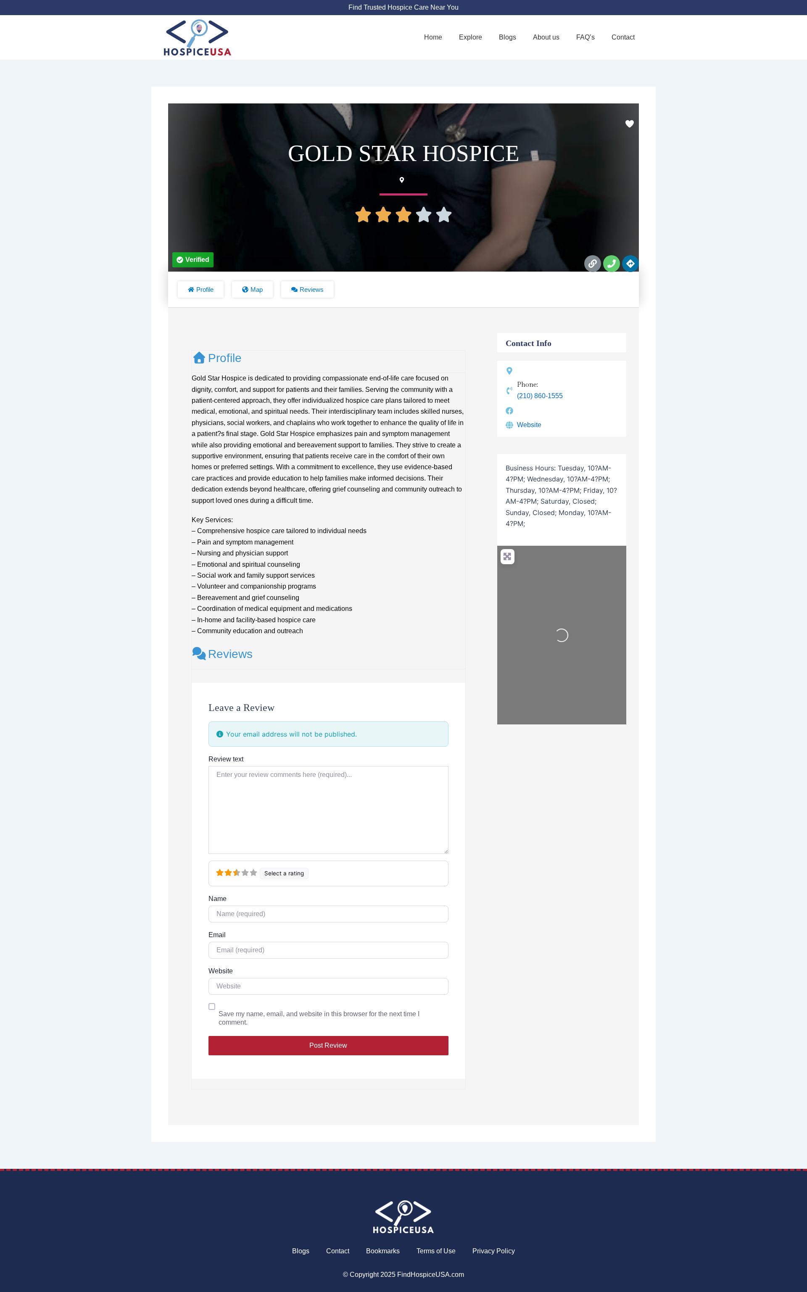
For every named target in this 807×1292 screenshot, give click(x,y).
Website (220, 971)
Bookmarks (383, 1251)
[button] (193, 259)
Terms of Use (436, 1251)
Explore (470, 37)
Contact (623, 37)
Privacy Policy (493, 1251)
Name (217, 898)
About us (546, 37)
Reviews (230, 654)
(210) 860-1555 (540, 395)
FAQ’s (585, 37)
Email (217, 934)
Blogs (507, 37)
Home (433, 37)
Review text (225, 759)
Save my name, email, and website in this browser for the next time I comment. (319, 1018)
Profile (225, 358)
